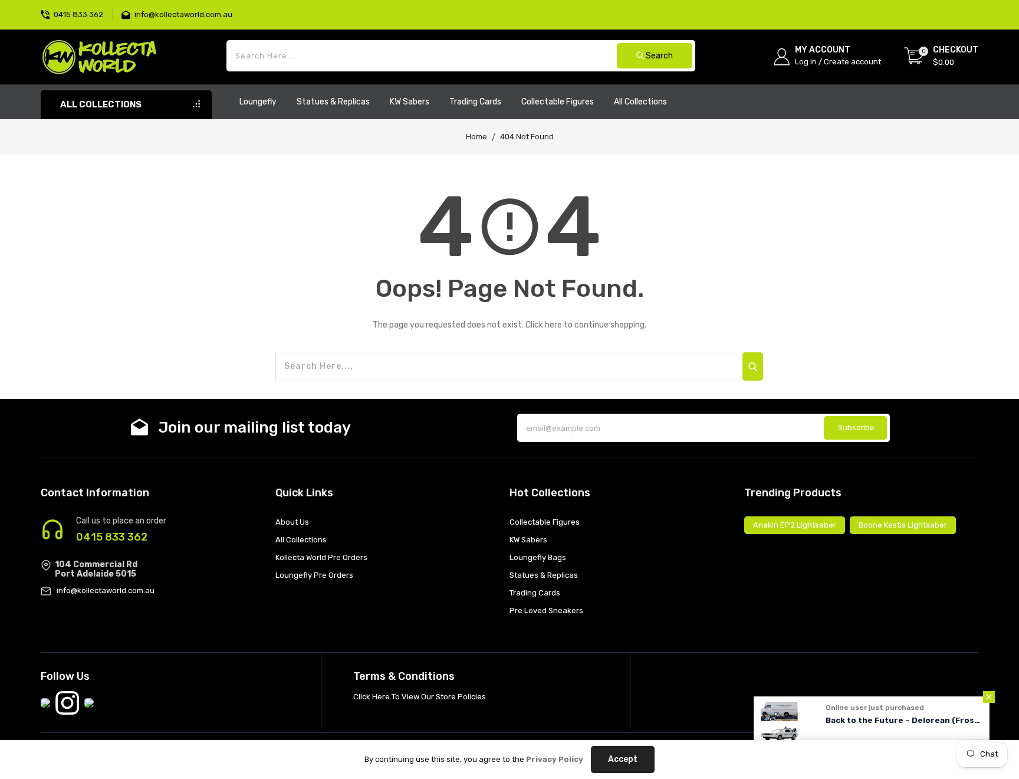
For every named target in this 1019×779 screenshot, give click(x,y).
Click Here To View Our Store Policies (419, 696)
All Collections (301, 539)
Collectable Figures (545, 522)
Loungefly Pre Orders (314, 575)
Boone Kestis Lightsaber (903, 525)
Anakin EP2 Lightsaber (794, 525)
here (553, 325)
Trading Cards (535, 592)
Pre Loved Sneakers (546, 610)
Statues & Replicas (544, 575)
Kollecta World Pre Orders (321, 557)
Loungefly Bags (538, 557)
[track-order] (976, 6)
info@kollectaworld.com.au (106, 590)
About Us (292, 522)
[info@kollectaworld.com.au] (127, 13)
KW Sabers (528, 539)
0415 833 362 (111, 537)
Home (476, 136)
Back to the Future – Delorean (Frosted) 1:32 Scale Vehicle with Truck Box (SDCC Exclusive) (904, 720)
